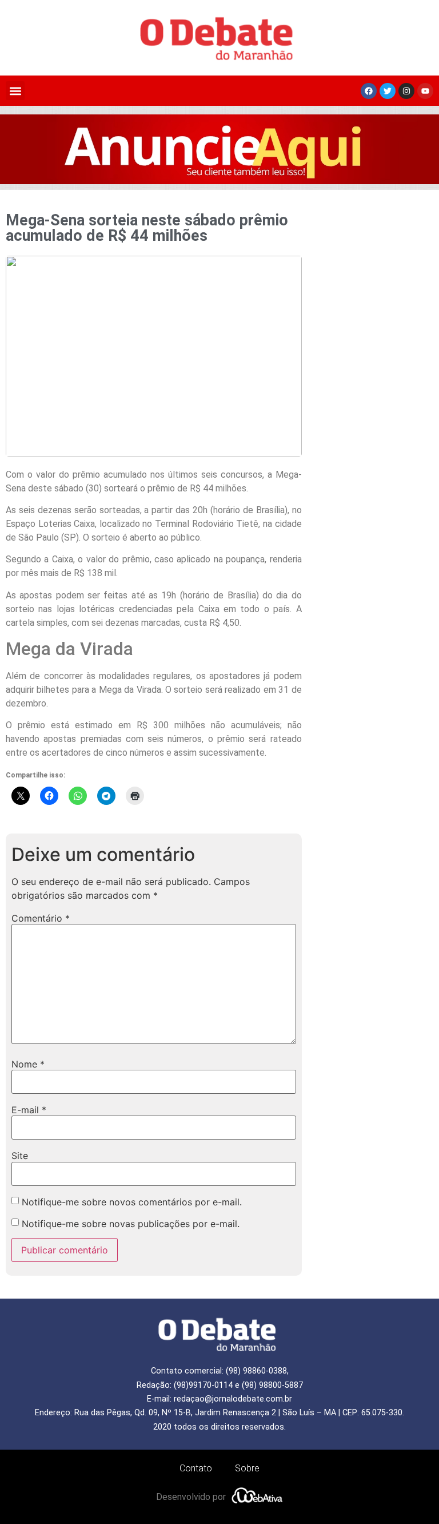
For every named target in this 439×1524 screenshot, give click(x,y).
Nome (28, 1064)
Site (19, 1155)
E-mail (28, 1109)
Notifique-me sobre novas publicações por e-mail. (131, 1223)
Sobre (247, 1468)
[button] (15, 90)
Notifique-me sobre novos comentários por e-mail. (132, 1201)
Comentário (40, 918)
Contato (195, 1468)
